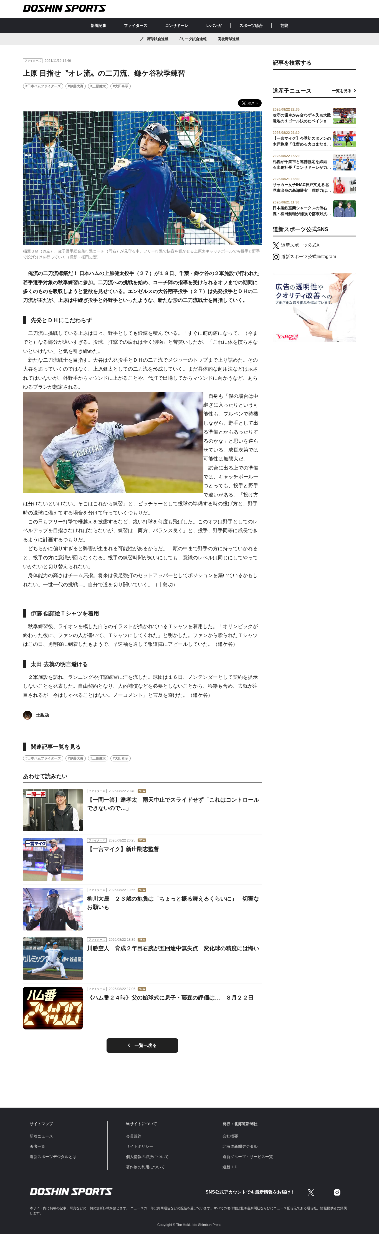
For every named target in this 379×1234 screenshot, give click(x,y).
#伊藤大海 (75, 86)
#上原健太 (98, 86)
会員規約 (134, 1136)
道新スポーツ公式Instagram (308, 256)
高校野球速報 (228, 39)
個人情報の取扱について (147, 1156)
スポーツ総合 (251, 25)
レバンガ (214, 25)
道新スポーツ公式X (300, 245)
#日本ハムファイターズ (43, 86)
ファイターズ (135, 25)
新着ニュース (41, 1136)
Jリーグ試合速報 (193, 39)
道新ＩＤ (230, 1167)
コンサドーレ (176, 25)
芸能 (284, 25)
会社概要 (230, 1136)
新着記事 (98, 25)
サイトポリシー (139, 1146)
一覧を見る (342, 91)
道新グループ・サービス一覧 (248, 1156)
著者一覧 (37, 1146)
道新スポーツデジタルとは (53, 1156)
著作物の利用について (145, 1167)
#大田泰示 (120, 86)
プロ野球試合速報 (154, 39)
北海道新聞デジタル (240, 1146)
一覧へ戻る (146, 1045)
